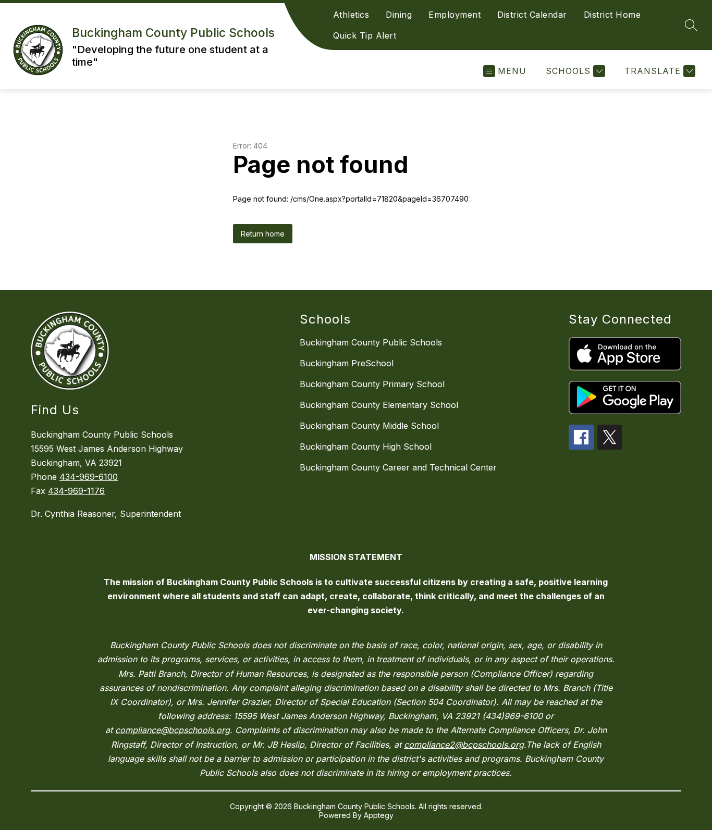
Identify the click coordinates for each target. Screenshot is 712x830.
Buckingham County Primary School (372, 384)
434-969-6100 (88, 477)
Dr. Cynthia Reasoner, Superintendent (106, 514)
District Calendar (532, 14)
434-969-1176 (76, 491)
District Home (612, 14)
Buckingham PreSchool (347, 363)
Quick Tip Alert (365, 35)
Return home (263, 233)
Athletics (351, 14)
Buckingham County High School (366, 446)
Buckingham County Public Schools (371, 342)
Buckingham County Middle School (369, 425)
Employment (454, 14)
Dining (399, 14)
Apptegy (379, 815)
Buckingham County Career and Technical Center (398, 467)
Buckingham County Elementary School (379, 405)
